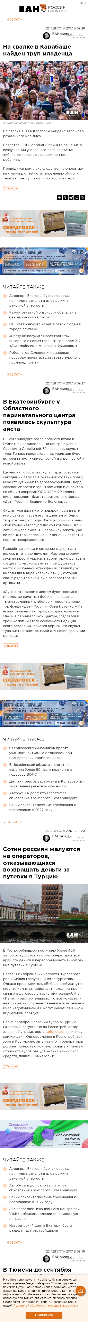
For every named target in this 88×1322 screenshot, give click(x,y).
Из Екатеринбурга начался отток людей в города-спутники (45, 327)
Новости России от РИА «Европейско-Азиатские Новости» (33, 9)
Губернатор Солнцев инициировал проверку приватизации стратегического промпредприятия (44, 357)
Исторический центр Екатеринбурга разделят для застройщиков (40, 1228)
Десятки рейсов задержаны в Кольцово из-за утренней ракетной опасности (46, 784)
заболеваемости (60, 1031)
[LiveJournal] (82, 197)
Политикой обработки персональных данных (45, 1306)
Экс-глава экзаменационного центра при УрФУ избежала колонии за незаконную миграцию (44, 1214)
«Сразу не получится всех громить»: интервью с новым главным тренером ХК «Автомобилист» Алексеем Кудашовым (44, 341)
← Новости (13, 19)
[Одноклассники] (65, 197)
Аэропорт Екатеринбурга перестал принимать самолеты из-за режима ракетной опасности (39, 300)
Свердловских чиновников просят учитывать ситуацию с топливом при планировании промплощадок (40, 753)
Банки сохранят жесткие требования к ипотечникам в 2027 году (42, 808)
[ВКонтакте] (59, 197)
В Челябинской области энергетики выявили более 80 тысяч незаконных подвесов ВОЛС (40, 769)
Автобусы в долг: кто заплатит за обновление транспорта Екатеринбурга (43, 796)
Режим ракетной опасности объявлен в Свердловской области (43, 315)
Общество (11, 188)
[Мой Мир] (76, 197)
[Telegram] (71, 197)
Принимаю (44, 1315)
